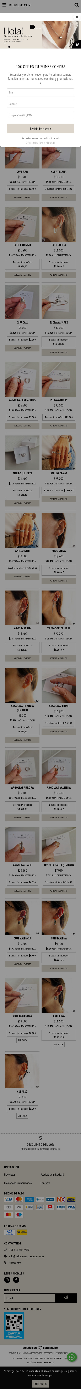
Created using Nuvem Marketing (40, 143)
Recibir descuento (40, 128)
